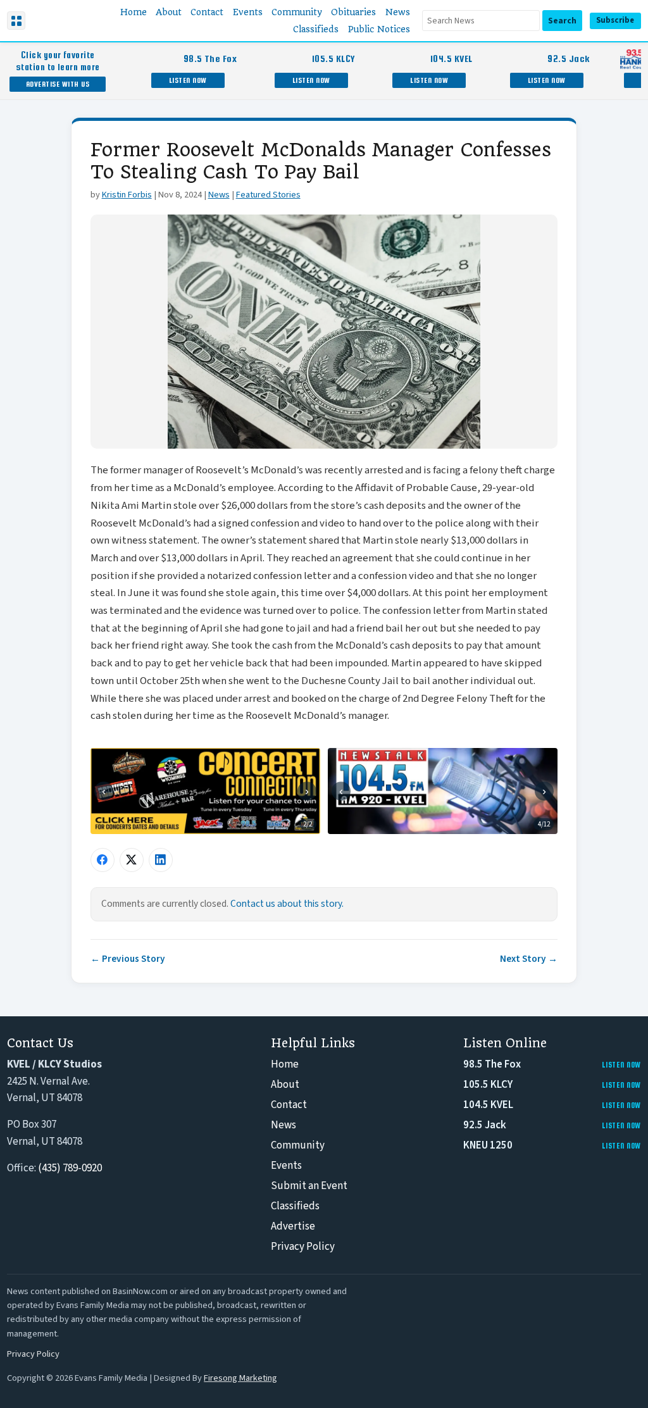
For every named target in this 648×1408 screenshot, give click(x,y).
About (285, 1084)
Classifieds (295, 1206)
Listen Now (188, 80)
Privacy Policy (303, 1246)
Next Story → (529, 959)
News (219, 194)
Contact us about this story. (287, 904)
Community (298, 1145)
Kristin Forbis (127, 194)
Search (562, 21)
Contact (289, 1104)
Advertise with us (58, 84)
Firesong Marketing (240, 1378)
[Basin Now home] (55, 20)
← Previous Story (127, 959)
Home (285, 1064)
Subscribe (615, 20)
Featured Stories (268, 194)
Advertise (293, 1226)
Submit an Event (309, 1185)
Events (286, 1165)
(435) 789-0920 (70, 1168)
